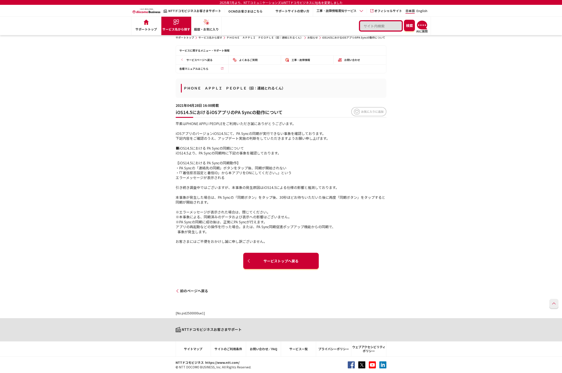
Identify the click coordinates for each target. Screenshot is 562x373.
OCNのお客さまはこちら (245, 11)
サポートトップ (185, 37)
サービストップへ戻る (281, 261)
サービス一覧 (298, 349)
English (421, 11)
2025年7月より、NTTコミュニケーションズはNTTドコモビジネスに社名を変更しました (281, 2)
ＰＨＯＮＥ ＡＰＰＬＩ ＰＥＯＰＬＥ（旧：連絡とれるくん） (265, 37)
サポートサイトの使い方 (292, 11)
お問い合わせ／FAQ (263, 349)
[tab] (340, 10)
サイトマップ (193, 349)
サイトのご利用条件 (228, 349)
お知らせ (312, 37)
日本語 (410, 11)
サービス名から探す (210, 37)
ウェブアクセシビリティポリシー (368, 349)
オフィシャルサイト (388, 11)
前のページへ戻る (194, 290)
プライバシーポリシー (333, 349)
